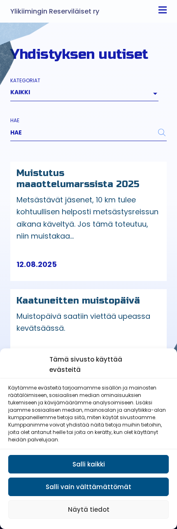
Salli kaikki (88, 464)
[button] (45, 264)
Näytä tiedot (88, 509)
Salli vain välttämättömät (88, 487)
